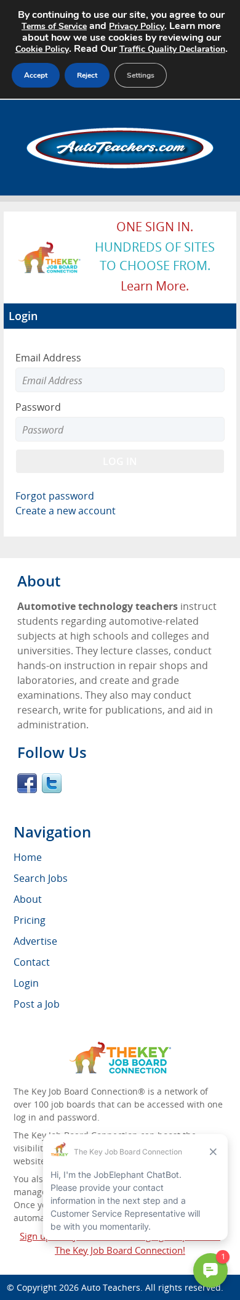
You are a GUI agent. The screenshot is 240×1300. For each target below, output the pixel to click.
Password (38, 407)
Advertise (35, 941)
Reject (87, 75)
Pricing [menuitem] (30, 920)
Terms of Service (54, 26)
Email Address (48, 357)
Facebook (27, 783)
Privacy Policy (136, 26)
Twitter (52, 783)
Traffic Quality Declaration (172, 49)
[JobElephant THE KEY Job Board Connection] (49, 247)
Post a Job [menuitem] (37, 1004)
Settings (140, 75)
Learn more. (155, 286)
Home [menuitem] (28, 857)
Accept (35, 75)
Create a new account (65, 510)
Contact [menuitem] (32, 962)
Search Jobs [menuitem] (41, 878)
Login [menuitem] (26, 983)
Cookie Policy (42, 49)
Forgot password (54, 496)
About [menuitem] (28, 899)
